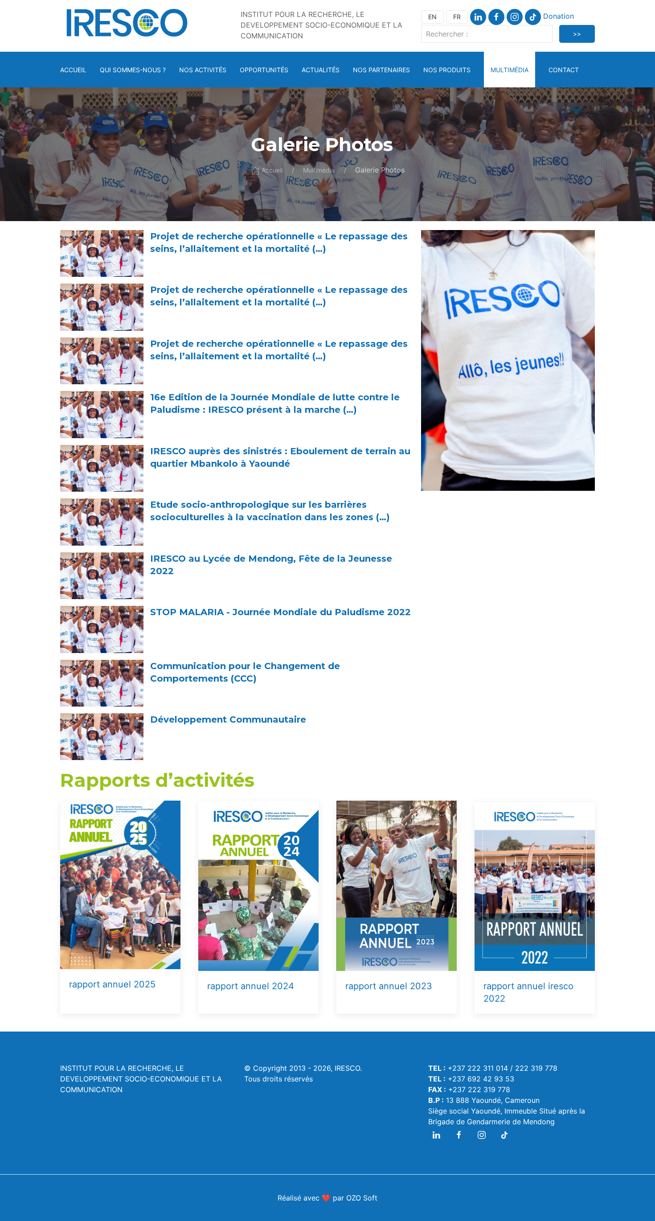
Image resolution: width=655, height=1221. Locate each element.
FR (457, 17)
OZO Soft (361, 1197)
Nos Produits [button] (447, 70)
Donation (558, 16)
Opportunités (264, 70)
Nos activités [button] (202, 70)
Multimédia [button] (509, 70)
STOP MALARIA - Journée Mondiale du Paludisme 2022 (280, 612)
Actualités (321, 70)
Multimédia (319, 170)
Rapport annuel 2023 (388, 986)
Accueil (73, 70)
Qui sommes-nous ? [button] (133, 70)
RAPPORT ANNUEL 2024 (250, 986)
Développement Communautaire (228, 719)
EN (432, 17)
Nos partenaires (381, 70)
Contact (564, 70)
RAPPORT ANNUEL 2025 (112, 984)
